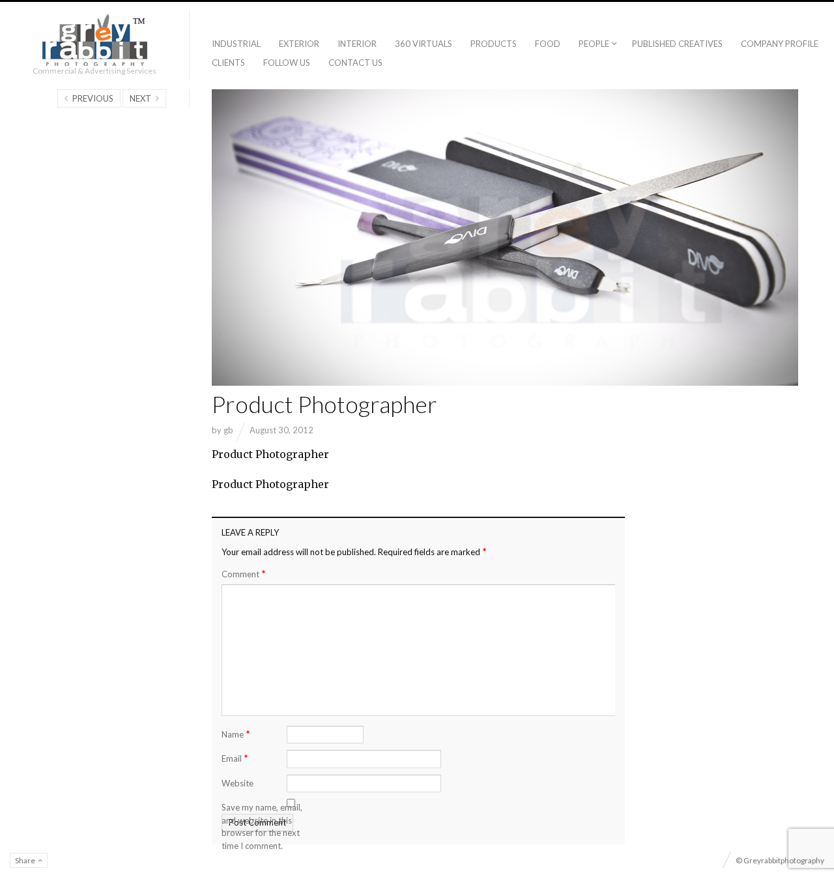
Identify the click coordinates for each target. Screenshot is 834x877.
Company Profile (779, 43)
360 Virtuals (423, 43)
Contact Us (355, 62)
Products (493, 43)
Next (140, 98)
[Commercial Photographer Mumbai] (94, 40)
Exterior (299, 43)
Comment (244, 573)
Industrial (236, 43)
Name (236, 733)
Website (237, 783)
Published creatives (677, 43)
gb (228, 430)
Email (235, 757)
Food (547, 43)
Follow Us (286, 62)
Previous (92, 98)
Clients (228, 62)
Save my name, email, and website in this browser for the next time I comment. (262, 826)
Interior (357, 43)
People (594, 43)
